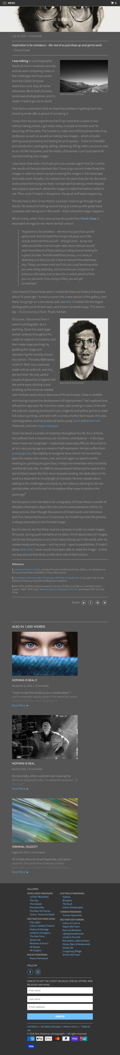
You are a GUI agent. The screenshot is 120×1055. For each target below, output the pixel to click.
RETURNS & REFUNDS (51, 1026)
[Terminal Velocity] (45, 820)
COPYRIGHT (32, 1026)
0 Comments (35, 36)
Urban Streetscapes (72, 907)
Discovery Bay (37, 907)
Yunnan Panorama (72, 915)
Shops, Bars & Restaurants (76, 944)
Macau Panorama (39, 958)
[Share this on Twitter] (83, 602)
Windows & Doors (39, 943)
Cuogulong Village (71, 951)
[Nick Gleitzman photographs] (60, 3)
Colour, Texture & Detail (42, 914)
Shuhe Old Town (71, 954)
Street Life (35, 940)
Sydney (66, 897)
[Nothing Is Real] (45, 737)
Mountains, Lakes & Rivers (76, 940)
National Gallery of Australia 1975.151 (58, 589)
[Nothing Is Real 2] (45, 654)
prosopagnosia (21, 453)
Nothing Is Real (23, 763)
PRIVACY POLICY (70, 1026)
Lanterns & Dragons (40, 933)
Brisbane (67, 900)
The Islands (36, 904)
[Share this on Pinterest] (97, 602)
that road (26, 549)
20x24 (76, 421)
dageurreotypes (48, 426)
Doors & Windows (71, 930)
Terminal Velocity (25, 847)
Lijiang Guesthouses (73, 933)
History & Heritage (39, 929)
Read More (19, 705)
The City (34, 900)
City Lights (35, 922)
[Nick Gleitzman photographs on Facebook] (30, 972)
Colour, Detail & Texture (42, 926)
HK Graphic (35, 950)
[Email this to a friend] (104, 602)
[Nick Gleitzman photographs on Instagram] (38, 972)
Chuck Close (88, 218)
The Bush (67, 904)
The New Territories (40, 911)
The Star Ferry (37, 936)
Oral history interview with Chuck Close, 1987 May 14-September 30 (48, 578)
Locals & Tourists (71, 937)
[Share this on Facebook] (90, 602)
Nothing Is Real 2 (24, 680)
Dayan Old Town (71, 926)
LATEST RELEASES (39, 897)
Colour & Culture (71, 923)
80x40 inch (93, 421)
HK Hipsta (35, 947)
